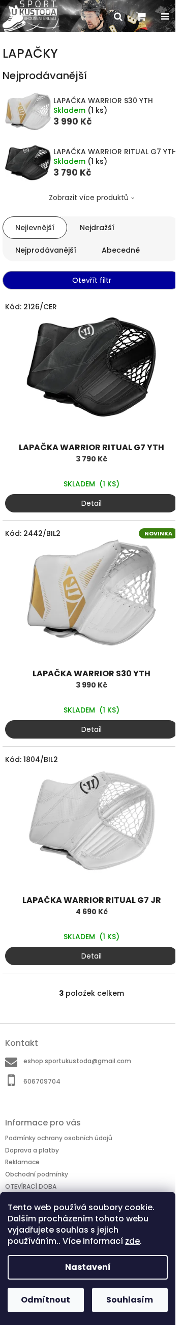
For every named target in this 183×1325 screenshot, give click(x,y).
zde (132, 1241)
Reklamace (22, 1162)
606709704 (41, 1081)
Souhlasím (129, 1300)
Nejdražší (97, 228)
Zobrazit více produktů (89, 197)
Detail (91, 503)
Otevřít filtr (91, 280)
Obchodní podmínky (36, 1174)
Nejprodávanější (45, 250)
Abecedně (121, 250)
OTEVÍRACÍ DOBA (30, 1186)
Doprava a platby (32, 1150)
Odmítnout (45, 1300)
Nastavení (88, 1267)
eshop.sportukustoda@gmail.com (77, 1061)
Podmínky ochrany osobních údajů (58, 1138)
